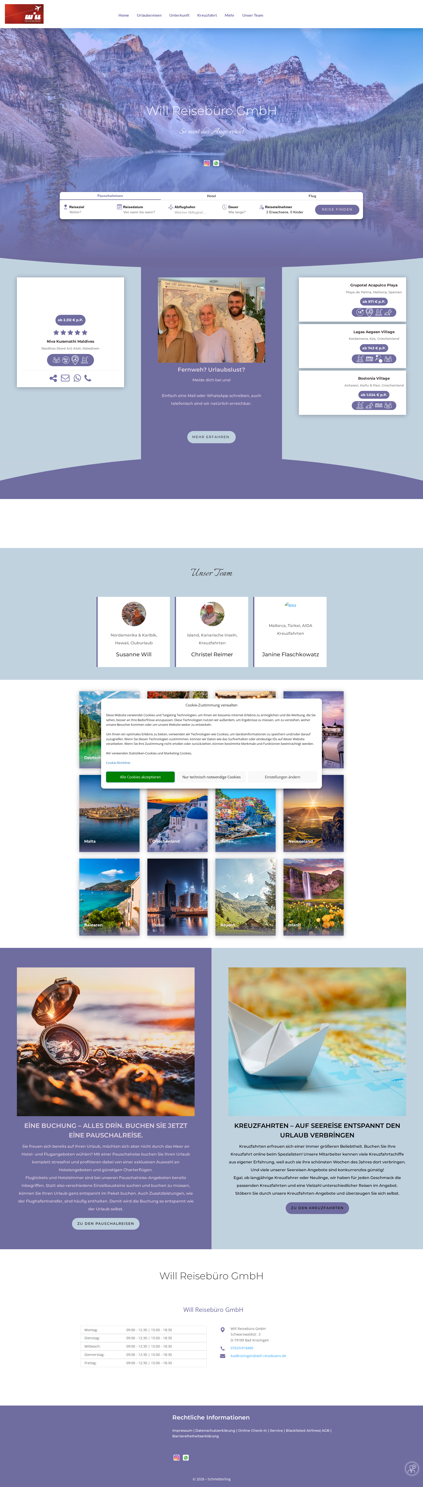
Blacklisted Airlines (303, 1430)
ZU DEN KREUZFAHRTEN (317, 1208)
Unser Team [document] (211, 573)
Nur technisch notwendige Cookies (211, 776)
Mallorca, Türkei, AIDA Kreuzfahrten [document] (290, 629)
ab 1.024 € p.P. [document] (374, 395)
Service (276, 1430)
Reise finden (337, 209)
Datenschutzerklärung (215, 1430)
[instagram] (207, 164)
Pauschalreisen (110, 196)
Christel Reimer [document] (212, 654)
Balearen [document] (93, 925)
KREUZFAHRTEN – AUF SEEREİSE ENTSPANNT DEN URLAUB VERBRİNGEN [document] (317, 1130)
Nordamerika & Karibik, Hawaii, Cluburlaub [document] (134, 639)
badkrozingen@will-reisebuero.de (258, 1355)
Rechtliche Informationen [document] (211, 1417)
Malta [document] (90, 841)
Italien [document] (226, 841)
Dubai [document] (158, 925)
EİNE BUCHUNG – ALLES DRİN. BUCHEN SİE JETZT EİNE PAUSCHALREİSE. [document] (106, 1130)
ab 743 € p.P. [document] (374, 348)
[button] (53, 378)
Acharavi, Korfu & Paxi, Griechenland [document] (374, 385)
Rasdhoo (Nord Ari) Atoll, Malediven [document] (70, 348)
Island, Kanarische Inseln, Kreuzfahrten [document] (212, 639)
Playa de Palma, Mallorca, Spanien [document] (374, 292)
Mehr (230, 15)
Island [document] (294, 925)
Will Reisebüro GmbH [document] (211, 110)
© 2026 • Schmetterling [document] (212, 1479)
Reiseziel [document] (76, 207)
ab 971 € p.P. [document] (374, 301)
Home (123, 15)
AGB (325, 1430)
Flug (312, 196)
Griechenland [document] (166, 841)
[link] (70, 332)
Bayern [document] (227, 925)
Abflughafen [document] (185, 207)
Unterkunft (179, 15)
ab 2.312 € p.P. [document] (70, 320)
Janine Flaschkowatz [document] (290, 654)
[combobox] (92, 212)
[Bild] (134, 615)
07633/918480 (242, 1348)
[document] (70, 341)
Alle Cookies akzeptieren (140, 776)
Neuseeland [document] (300, 841)
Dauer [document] (233, 207)
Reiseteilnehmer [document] (278, 207)
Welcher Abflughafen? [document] (192, 212)
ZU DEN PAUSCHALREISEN (105, 1223)
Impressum (182, 1430)
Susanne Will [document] (134, 654)
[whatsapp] (216, 164)
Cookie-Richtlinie (118, 763)
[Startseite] (211, 361)
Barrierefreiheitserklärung (195, 1436)
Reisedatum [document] (133, 207)
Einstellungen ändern (282, 776)
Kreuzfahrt (207, 15)
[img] (56, 360)
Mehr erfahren (211, 437)
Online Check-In (252, 1430)
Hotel (211, 196)
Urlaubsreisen (149, 15)
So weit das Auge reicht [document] (211, 131)
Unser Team (252, 15)
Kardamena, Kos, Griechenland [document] (374, 339)
